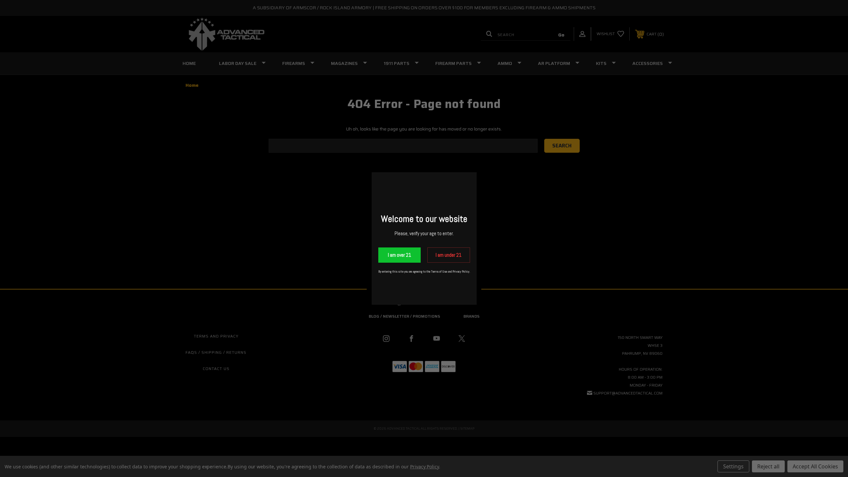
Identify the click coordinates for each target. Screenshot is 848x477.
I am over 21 (399, 255)
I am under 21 (448, 255)
